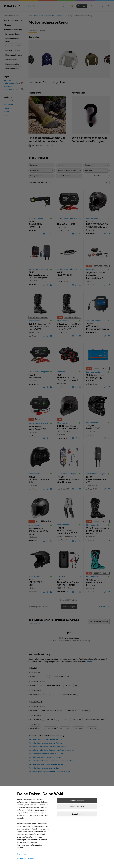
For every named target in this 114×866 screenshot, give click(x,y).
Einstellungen (77, 814)
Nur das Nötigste (77, 806)
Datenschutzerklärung (26, 858)
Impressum (21, 854)
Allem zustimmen (77, 800)
